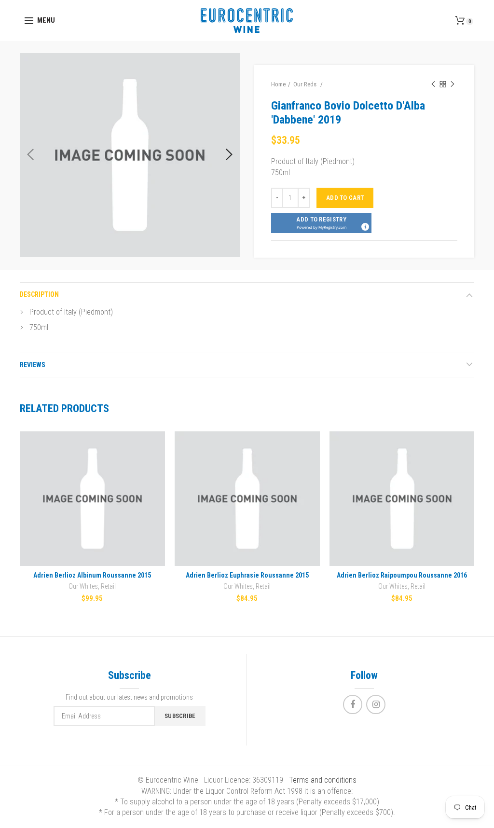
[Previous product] (433, 84)
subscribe (180, 715)
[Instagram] (375, 704)
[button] (321, 223)
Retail (108, 586)
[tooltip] (364, 226)
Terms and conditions (323, 780)
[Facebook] (352, 704)
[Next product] (452, 84)
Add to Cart (345, 197)
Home (278, 84)
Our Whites (83, 586)
